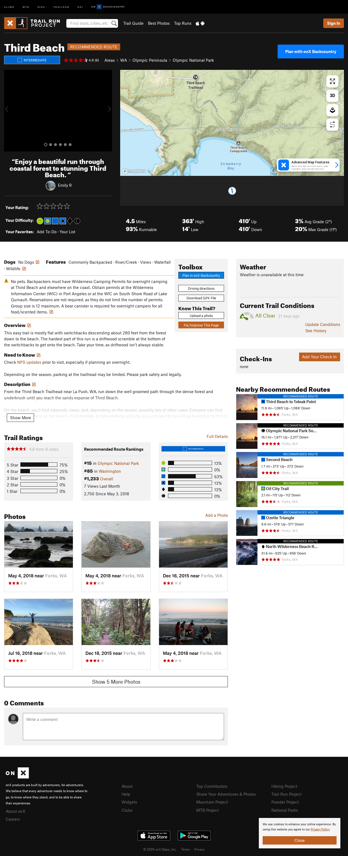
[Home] (34, 23)
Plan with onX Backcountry (310, 51)
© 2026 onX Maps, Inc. (159, 849)
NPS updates (29, 362)
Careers (13, 819)
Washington (110, 471)
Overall (106, 478)
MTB (26, 6)
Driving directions (201, 288)
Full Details (217, 436)
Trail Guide (133, 23)
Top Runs (182, 23)
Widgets (129, 801)
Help (126, 794)
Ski (80, 6)
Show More (20, 417)
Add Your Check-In (319, 356)
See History (315, 330)
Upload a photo (201, 315)
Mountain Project (212, 801)
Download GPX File (201, 298)
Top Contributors (211, 786)
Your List (67, 231)
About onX (15, 811)
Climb (9, 6)
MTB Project (207, 810)
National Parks (284, 810)
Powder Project (285, 801)
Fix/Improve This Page (201, 325)
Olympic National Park (193, 60)
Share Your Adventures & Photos (226, 794)
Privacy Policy (320, 829)
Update (322, 324)
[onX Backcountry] (108, 7)
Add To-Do (47, 231)
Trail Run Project (286, 794)
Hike (41, 6)
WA (123, 60)
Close (299, 840)
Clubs (127, 810)
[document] (300, 833)
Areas (109, 60)
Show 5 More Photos (116, 681)
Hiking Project (284, 786)
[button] (9, 110)
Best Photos (159, 23)
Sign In (333, 23)
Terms (185, 849)
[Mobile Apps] (200, 23)
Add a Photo (216, 515)
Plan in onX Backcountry (201, 275)
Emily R (65, 185)
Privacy (199, 849)
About (127, 786)
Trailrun (61, 6)
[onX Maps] (17, 776)
